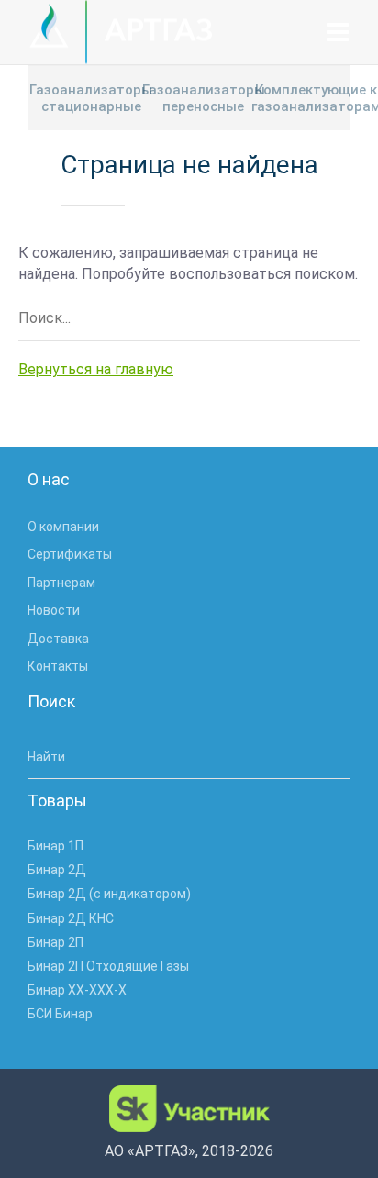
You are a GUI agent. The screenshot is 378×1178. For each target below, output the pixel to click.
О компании (63, 526)
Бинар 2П (55, 942)
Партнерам (61, 582)
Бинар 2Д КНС (71, 918)
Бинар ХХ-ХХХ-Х (77, 990)
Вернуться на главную (95, 369)
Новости (54, 610)
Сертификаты (70, 554)
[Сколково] (189, 1108)
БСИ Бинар (60, 1013)
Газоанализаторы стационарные (90, 98)
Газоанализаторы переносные (203, 98)
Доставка (58, 638)
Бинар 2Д (57, 869)
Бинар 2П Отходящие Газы (108, 966)
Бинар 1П (55, 846)
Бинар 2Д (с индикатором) (109, 893)
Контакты (58, 666)
